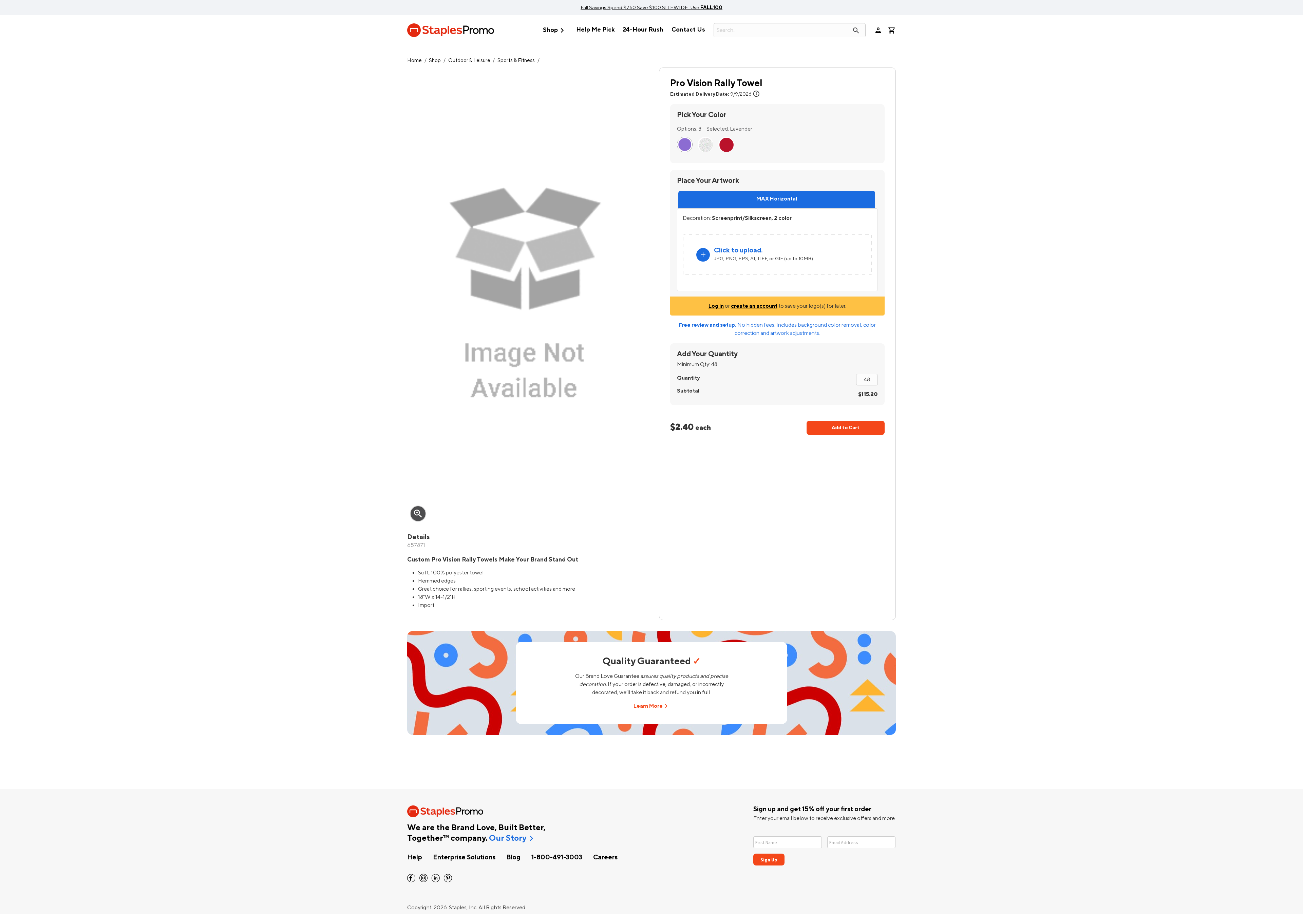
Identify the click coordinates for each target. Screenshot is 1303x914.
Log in (716, 306)
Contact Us (688, 29)
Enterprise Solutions (464, 857)
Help (414, 857)
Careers (605, 857)
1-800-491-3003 (556, 857)
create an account (754, 306)
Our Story (507, 838)
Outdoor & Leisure (469, 60)
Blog (513, 857)
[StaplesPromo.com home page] (450, 30)
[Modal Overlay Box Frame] (824, 846)
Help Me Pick (595, 29)
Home (414, 60)
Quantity (688, 378)
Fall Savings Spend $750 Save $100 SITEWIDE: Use (651, 7)
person (878, 30)
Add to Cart (846, 427)
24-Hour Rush (643, 29)
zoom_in (418, 513)
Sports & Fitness (516, 60)
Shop (555, 30)
